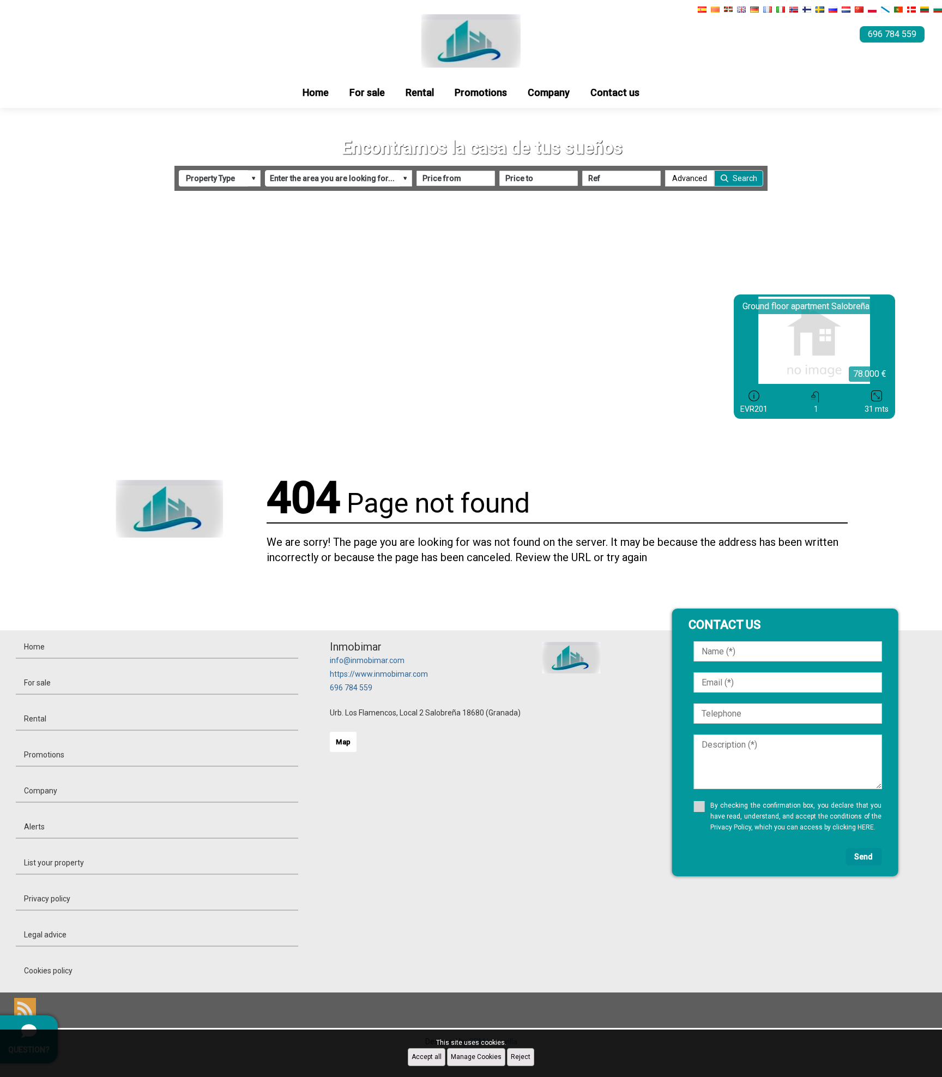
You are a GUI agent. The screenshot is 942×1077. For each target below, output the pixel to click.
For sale (367, 92)
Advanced (689, 178)
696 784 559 (351, 687)
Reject (520, 1057)
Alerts (34, 826)
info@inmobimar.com (367, 660)
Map (343, 742)
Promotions (481, 92)
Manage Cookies (476, 1057)
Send (863, 856)
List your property (54, 862)
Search (745, 178)
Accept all (427, 1057)
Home (316, 92)
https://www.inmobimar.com (379, 674)
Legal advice (45, 934)
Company (549, 92)
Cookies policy (48, 970)
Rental (420, 92)
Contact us (614, 92)
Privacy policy (47, 898)
